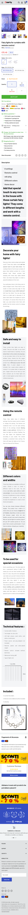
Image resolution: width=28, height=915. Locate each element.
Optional (7, 47)
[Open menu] (2, 2)
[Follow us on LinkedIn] (11, 891)
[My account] (22, 2)
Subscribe (6, 879)
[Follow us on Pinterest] (6, 891)
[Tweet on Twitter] (22, 155)
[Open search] (19, 2)
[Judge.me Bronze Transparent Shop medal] (21, 815)
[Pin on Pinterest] (19, 155)
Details (21, 138)
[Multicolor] (15, 61)
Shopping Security (9, 141)
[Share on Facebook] (16, 155)
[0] (25, 2)
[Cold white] (9, 61)
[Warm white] (4, 61)
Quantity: (4, 84)
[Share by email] (25, 155)
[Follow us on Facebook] (3, 891)
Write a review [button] (14, 775)
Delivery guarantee (9, 113)
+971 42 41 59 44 (22, 907)
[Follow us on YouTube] (8, 891)
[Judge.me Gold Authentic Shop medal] (14, 815)
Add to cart (14, 97)
